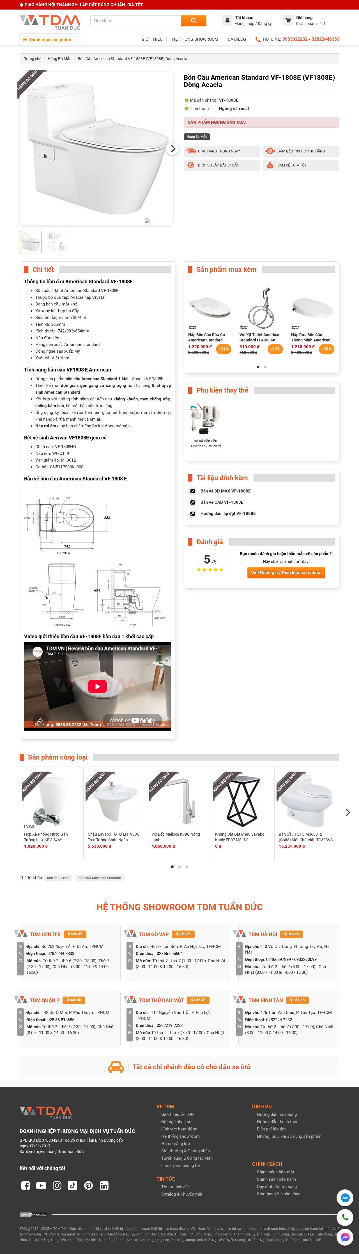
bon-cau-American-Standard (100, 878)
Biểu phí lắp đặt (271, 1129)
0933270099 (305, 959)
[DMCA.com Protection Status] (34, 1214)
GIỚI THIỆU (152, 39)
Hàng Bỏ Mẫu (60, 58)
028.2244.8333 (60, 953)
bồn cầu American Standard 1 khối (98, 378)
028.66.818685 (60, 1019)
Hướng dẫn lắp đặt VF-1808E (228, 513)
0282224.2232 (279, 1019)
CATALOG (237, 39)
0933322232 (295, 39)
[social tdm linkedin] (104, 1185)
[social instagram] (57, 1185)
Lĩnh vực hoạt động (179, 1129)
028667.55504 (170, 953)
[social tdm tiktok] (73, 1185)
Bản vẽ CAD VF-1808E (222, 502)
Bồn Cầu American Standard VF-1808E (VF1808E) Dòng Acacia (132, 58)
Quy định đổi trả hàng (277, 1186)
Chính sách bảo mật (275, 1172)
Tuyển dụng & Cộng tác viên (187, 1158)
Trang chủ (33, 58)
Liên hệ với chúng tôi (180, 1165)
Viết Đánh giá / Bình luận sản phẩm (286, 572)
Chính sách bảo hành (276, 1179)
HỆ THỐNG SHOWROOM (195, 39)
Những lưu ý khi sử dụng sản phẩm (289, 1136)
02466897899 (278, 959)
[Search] (193, 20)
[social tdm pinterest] (88, 1185)
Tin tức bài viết (175, 1186)
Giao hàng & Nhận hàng (278, 1193)
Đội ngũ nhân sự (176, 1121)
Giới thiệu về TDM (178, 1114)
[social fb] (25, 1185)
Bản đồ (76, 934)
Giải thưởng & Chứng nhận (185, 1150)
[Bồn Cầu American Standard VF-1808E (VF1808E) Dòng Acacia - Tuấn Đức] (96, 148)
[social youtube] (41, 1185)
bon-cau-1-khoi (58, 878)
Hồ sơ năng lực (175, 1143)
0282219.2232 (170, 1025)
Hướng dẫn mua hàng (277, 1114)
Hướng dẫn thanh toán (277, 1121)
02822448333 (325, 39)
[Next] (172, 149)
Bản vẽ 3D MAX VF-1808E (225, 491)
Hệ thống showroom (180, 1136)
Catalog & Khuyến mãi (181, 1194)
